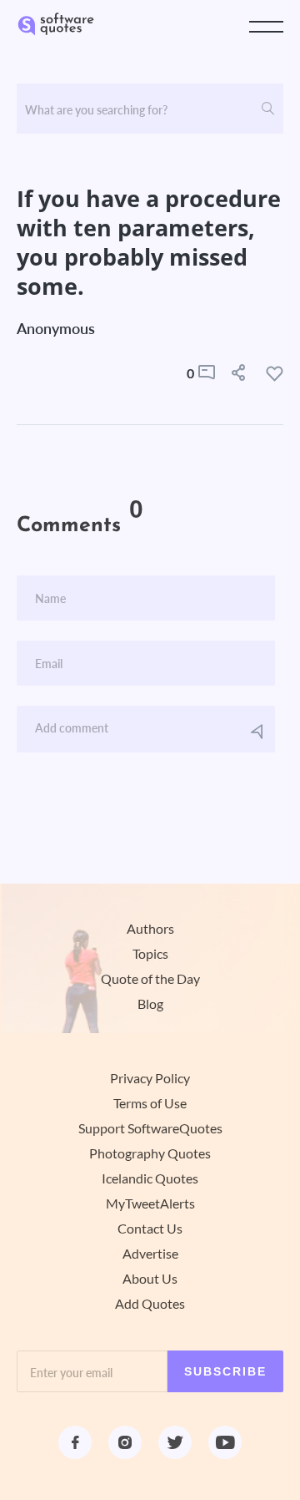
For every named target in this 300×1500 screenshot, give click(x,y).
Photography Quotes (150, 1153)
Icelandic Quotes (150, 1178)
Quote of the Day (150, 978)
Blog (150, 1003)
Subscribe (225, 1371)
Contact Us (150, 1228)
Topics (150, 953)
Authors (150, 928)
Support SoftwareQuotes (150, 1128)
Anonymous (56, 328)
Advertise (150, 1253)
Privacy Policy (150, 1078)
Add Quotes (150, 1303)
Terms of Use (150, 1103)
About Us (150, 1278)
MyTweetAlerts (150, 1203)
